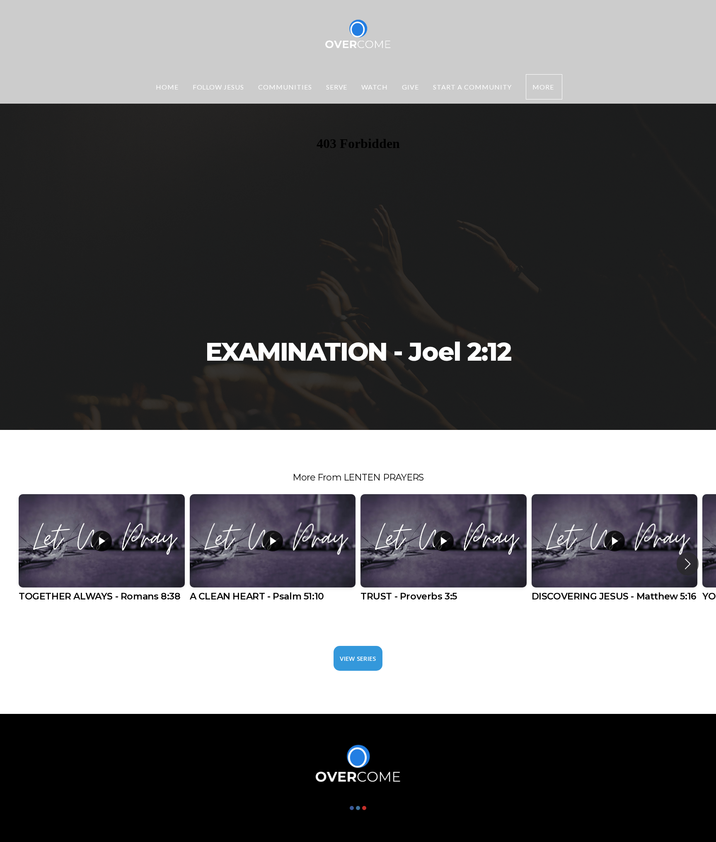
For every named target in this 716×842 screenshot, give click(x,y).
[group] (102, 557)
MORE (544, 87)
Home (167, 87)
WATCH (374, 87)
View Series (358, 658)
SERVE (337, 87)
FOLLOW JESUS (218, 87)
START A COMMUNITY (472, 87)
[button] (687, 564)
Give (410, 87)
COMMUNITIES (285, 87)
